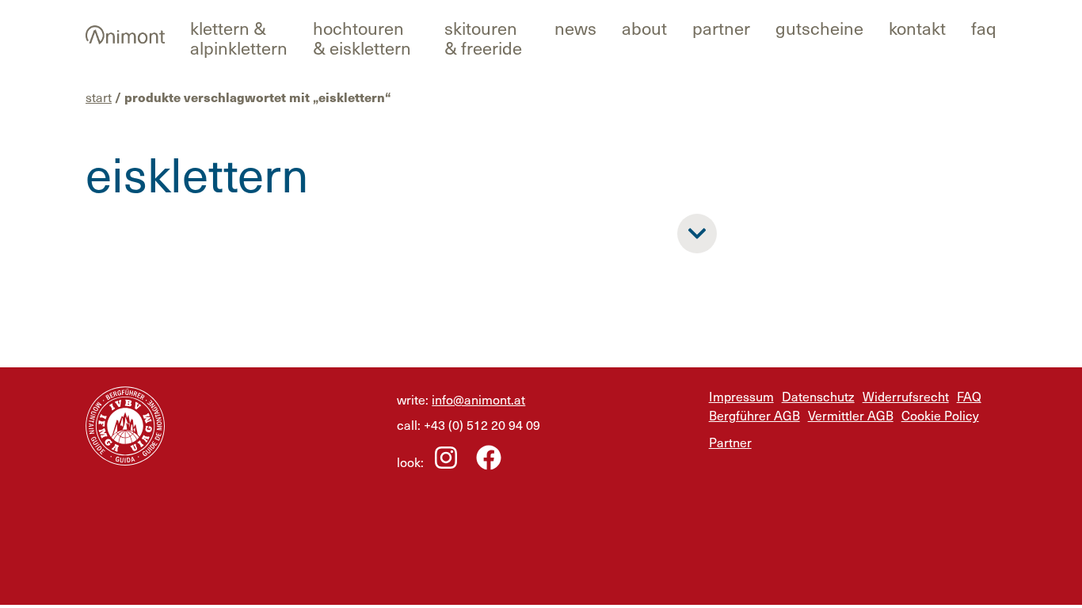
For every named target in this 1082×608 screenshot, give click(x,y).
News (575, 27)
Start (99, 96)
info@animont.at (478, 399)
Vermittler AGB (850, 414)
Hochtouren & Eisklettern (362, 37)
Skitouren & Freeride (483, 37)
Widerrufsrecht (906, 395)
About (644, 27)
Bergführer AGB (754, 414)
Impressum (741, 395)
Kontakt (917, 27)
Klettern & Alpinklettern (239, 37)
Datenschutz (818, 395)
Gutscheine (819, 27)
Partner (721, 27)
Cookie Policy (940, 414)
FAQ (983, 27)
